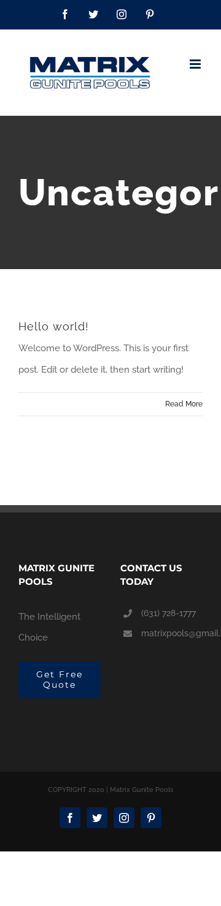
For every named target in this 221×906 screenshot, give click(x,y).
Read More (184, 404)
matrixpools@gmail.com (172, 633)
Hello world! (53, 326)
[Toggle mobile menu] (196, 64)
